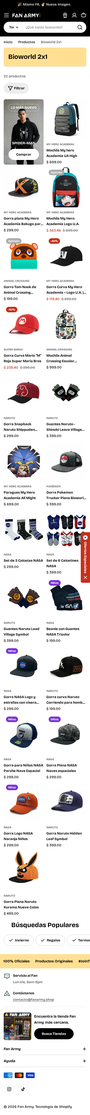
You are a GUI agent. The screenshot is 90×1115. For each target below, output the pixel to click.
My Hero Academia (60, 144)
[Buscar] (80, 27)
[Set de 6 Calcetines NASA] (66, 529)
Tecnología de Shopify (53, 1107)
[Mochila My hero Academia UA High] (66, 119)
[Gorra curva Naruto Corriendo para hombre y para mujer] (66, 666)
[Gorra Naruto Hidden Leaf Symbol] (66, 802)
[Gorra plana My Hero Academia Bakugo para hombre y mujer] (24, 187)
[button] (85, 557)
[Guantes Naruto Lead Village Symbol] (24, 598)
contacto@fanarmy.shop (33, 999)
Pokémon (53, 486)
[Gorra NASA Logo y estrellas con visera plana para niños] (24, 666)
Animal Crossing (17, 281)
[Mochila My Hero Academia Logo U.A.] (66, 187)
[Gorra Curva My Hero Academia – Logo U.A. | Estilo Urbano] (66, 256)
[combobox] (45, 27)
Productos (26, 42)
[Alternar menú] (6, 15)
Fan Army (26, 1107)
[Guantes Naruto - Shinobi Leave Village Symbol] (66, 393)
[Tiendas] (65, 15)
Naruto (9, 418)
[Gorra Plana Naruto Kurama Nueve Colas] (24, 871)
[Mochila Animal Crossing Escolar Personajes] (66, 324)
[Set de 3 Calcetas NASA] (24, 529)
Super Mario (13, 349)
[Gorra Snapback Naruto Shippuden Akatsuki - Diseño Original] (24, 393)
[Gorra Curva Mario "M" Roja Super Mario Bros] (24, 324)
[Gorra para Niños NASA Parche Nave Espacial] (24, 734)
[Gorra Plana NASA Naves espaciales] (66, 734)
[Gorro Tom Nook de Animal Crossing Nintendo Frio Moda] (24, 256)
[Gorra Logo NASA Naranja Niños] (24, 802)
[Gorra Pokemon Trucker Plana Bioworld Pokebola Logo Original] (66, 461)
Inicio (8, 42)
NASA (7, 554)
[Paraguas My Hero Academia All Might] (24, 461)
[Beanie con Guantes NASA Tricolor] (66, 598)
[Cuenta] (74, 15)
